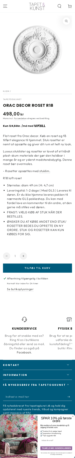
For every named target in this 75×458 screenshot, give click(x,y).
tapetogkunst (12, 99)
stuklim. (44, 171)
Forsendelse (20, 118)
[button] (59, 6)
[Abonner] (69, 397)
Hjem (6, 91)
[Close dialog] (73, 416)
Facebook (24, 352)
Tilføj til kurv (38, 268)
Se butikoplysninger (20, 289)
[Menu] (5, 6)
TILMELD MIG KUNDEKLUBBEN (56, 448)
